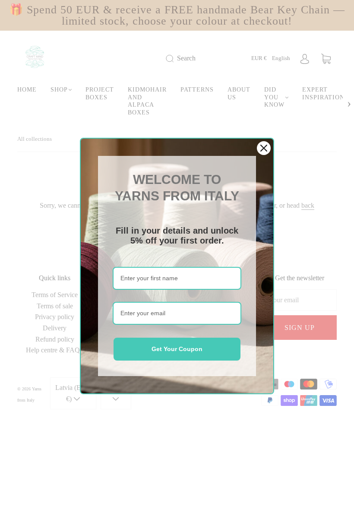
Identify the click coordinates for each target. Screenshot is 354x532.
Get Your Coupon (177, 348)
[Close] (263, 148)
